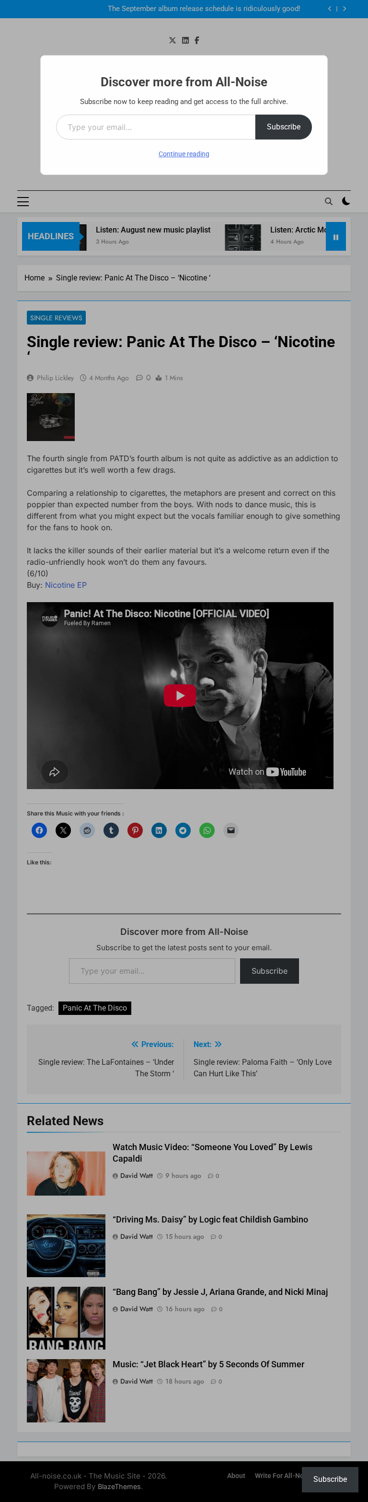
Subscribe (283, 126)
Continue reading (184, 154)
